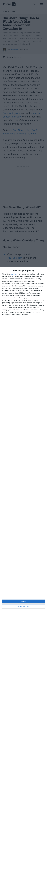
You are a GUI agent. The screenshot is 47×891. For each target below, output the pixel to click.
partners (14, 274)
